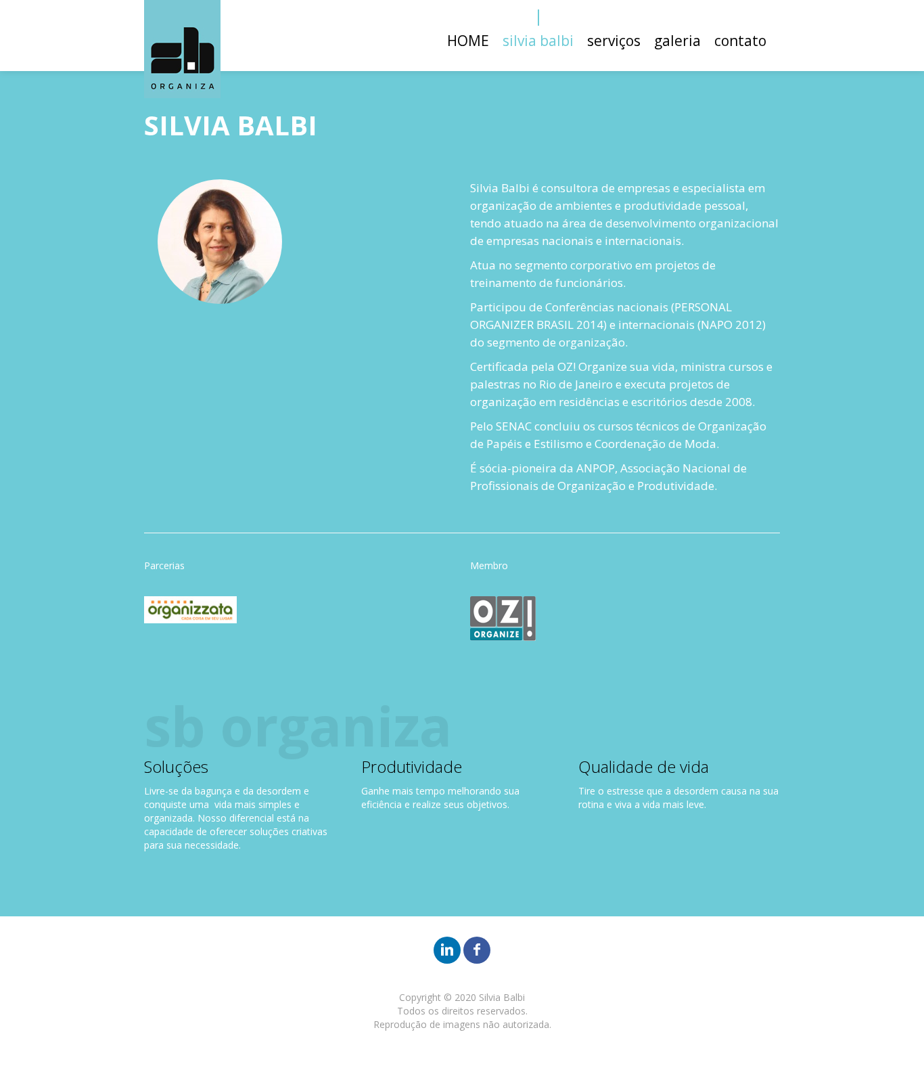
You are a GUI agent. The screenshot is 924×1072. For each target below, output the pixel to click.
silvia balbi (538, 40)
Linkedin (209, 304)
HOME (468, 40)
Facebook (231, 304)
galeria (677, 40)
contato (740, 40)
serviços (614, 40)
